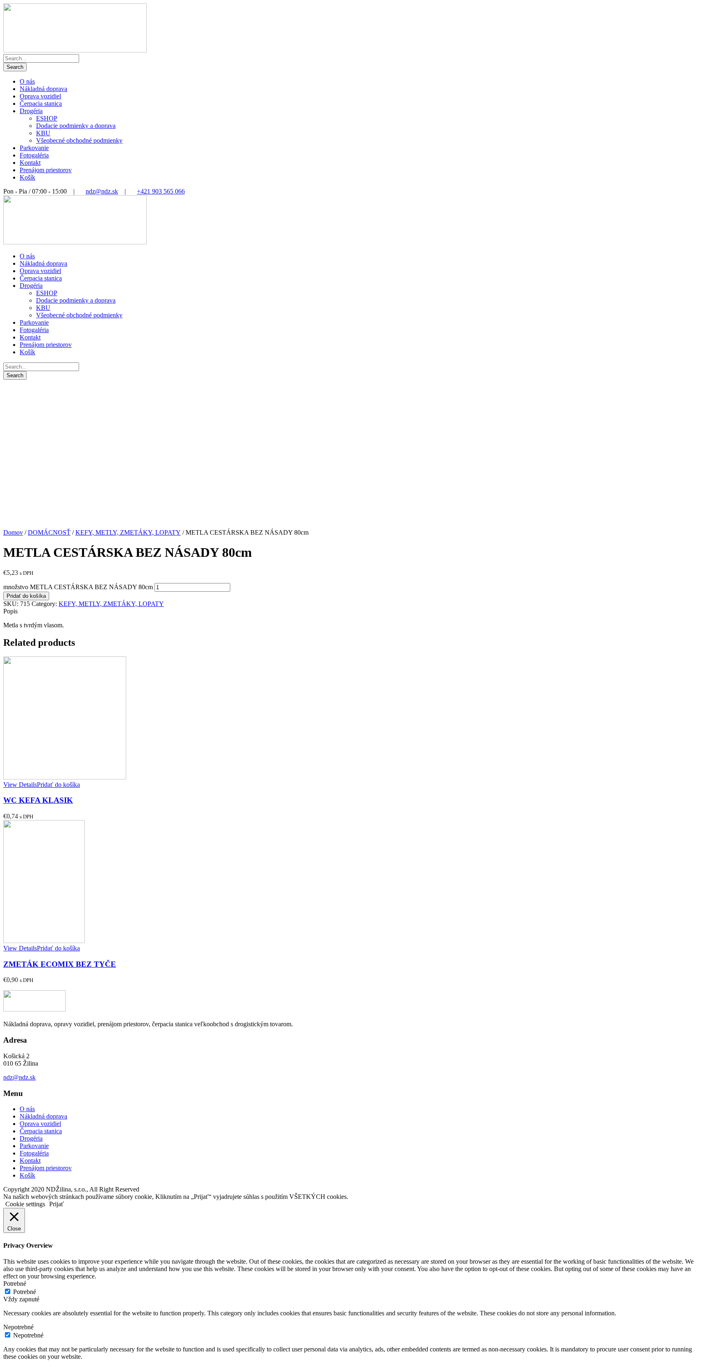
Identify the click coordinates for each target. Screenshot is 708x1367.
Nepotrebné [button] (18, 1327)
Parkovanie (34, 147)
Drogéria (31, 110)
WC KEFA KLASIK (38, 800)
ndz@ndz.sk (102, 191)
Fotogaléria (34, 155)
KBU (43, 133)
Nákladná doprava (43, 88)
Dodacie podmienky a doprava (76, 125)
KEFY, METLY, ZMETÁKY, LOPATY (128, 532)
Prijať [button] (56, 1204)
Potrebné (24, 1291)
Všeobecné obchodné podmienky (79, 140)
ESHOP (46, 118)
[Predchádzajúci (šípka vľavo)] (14, 683)
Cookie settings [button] (25, 1204)
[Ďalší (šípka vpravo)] (693, 683)
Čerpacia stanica (41, 103)
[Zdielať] (681, 9)
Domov (13, 532)
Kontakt (30, 162)
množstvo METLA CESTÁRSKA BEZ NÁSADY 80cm (78, 586)
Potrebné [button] (14, 1283)
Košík (27, 177)
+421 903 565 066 (161, 191)
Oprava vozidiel (40, 96)
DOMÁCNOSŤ (49, 532)
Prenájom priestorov (46, 169)
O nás (27, 81)
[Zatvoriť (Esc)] (699, 9)
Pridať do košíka (26, 596)
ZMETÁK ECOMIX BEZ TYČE (59, 964)
